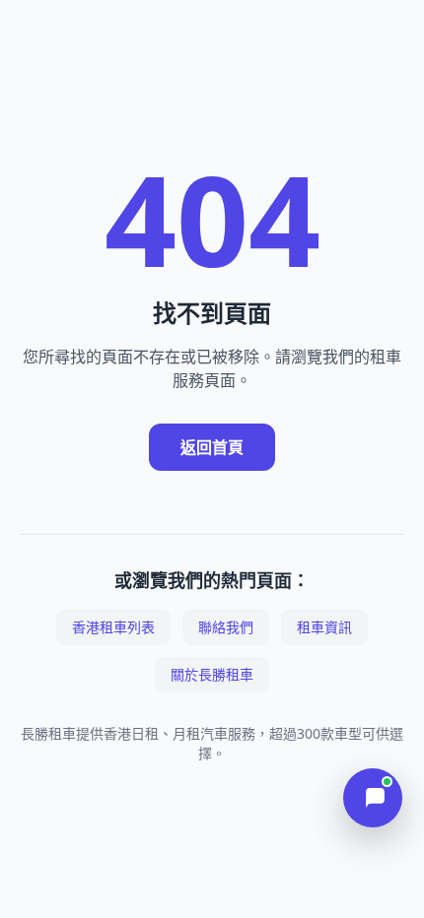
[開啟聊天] (372, 797)
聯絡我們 (225, 627)
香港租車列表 (113, 627)
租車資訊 (324, 627)
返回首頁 (212, 447)
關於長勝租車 (212, 674)
